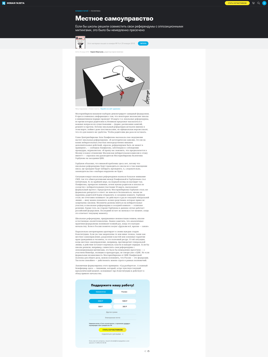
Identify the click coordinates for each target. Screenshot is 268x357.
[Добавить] (264, 3)
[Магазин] (253, 3)
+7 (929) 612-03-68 (100, 343)
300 (124, 307)
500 (99, 307)
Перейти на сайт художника (110, 109)
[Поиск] (258, 3)
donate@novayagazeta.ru (119, 341)
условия (126, 323)
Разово (124, 292)
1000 (124, 301)
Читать (143, 43)
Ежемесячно (101, 292)
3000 (100, 301)
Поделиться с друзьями (111, 334)
